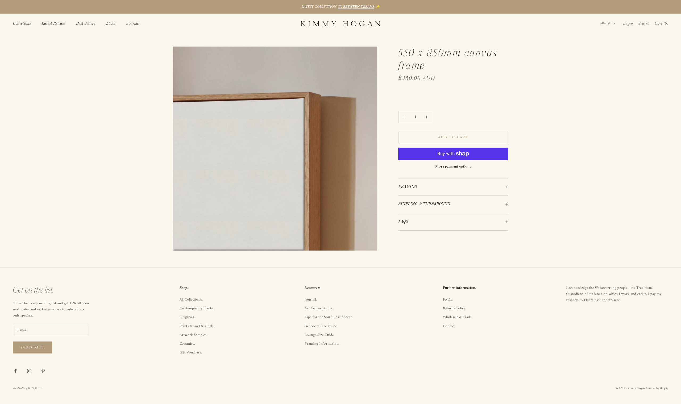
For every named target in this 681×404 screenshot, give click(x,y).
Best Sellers (85, 24)
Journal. (311, 299)
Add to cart (453, 137)
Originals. (187, 317)
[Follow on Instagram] (29, 371)
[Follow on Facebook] (15, 371)
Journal (132, 24)
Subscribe (32, 347)
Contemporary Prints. (197, 308)
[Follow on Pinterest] (43, 371)
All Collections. (191, 299)
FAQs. (448, 299)
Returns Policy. (454, 308)
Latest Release (53, 24)
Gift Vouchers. (191, 352)
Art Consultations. (319, 308)
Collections (22, 24)
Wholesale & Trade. (457, 317)
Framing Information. (322, 343)
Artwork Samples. (193, 335)
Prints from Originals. (197, 326)
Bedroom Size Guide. (321, 326)
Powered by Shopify (657, 388)
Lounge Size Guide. (319, 335)
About (111, 24)
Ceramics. (187, 343)
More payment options (453, 167)
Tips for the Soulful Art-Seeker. (329, 317)
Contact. (449, 326)
